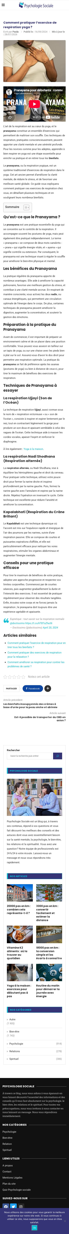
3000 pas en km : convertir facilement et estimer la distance (47, 913)
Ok (34, 1228)
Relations (35, 1051)
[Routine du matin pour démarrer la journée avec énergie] (49, 972)
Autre (12, 1019)
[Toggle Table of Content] (24, 207)
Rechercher (13, 750)
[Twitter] (13, 1206)
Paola (16, 31)
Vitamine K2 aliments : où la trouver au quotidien (17, 953)
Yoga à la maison (33, 449)
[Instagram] (21, 1206)
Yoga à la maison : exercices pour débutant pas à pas (19, 991)
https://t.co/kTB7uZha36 (38, 623)
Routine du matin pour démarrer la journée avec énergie (48, 991)
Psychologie (35, 1043)
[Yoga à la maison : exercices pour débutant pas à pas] (20, 972)
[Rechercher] (57, 756)
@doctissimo (17, 623)
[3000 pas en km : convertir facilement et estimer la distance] (49, 893)
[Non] (64, 1221)
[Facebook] (6, 1206)
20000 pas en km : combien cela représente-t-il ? (18, 909)
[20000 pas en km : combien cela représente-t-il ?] (20, 893)
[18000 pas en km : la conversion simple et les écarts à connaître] (49, 934)
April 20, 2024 (50, 627)
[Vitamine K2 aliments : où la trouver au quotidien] (20, 934)
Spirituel (35, 1058)
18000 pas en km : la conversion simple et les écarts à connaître (49, 953)
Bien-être (14, 1031)
